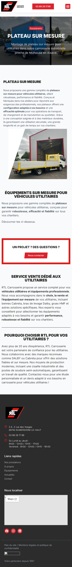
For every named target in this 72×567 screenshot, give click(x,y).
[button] (67, 6)
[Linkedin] (19, 530)
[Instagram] (13, 530)
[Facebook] (6, 530)
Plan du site (10, 545)
